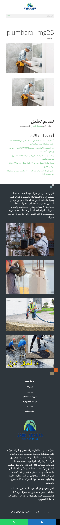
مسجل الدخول (36, 126)
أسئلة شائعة (30, 411)
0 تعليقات (50, 38)
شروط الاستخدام (30, 396)
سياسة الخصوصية (30, 401)
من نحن (30, 392)
